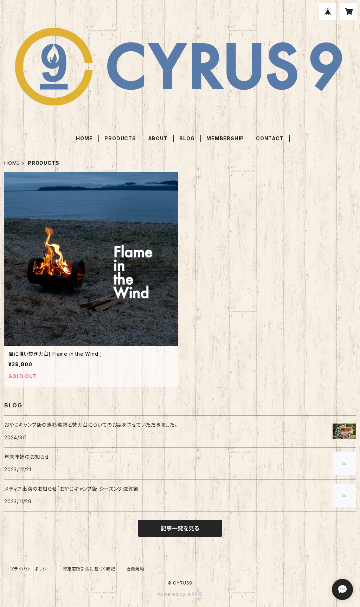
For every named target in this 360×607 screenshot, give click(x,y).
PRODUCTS (120, 138)
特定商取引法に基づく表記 (89, 569)
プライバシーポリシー (30, 569)
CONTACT (270, 138)
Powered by (172, 594)
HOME (84, 138)
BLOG (186, 138)
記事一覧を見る (180, 528)
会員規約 (135, 569)
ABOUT (158, 138)
